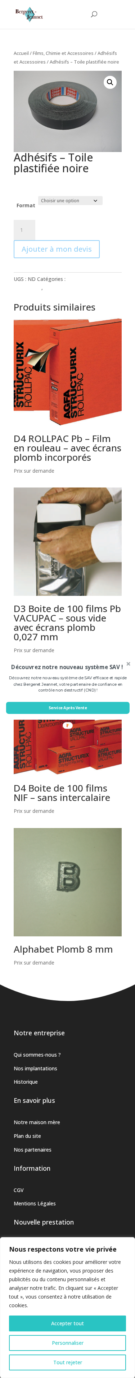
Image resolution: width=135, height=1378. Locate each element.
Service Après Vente (67, 708)
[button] (67, 667)
